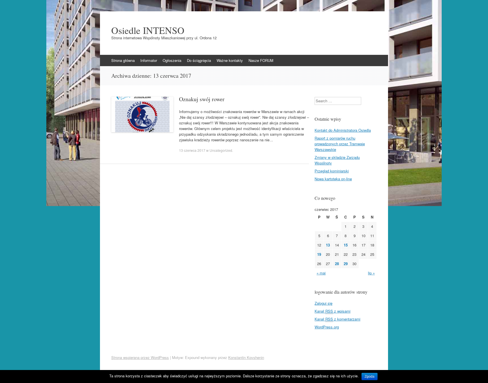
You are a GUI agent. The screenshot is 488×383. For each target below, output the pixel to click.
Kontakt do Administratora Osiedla (343, 130)
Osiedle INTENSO (147, 30)
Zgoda (369, 376)
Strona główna (123, 60)
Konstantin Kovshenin (246, 357)
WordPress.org (327, 327)
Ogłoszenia (172, 60)
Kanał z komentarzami (337, 319)
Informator (148, 60)
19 (319, 254)
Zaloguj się (323, 303)
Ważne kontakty (230, 60)
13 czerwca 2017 (192, 150)
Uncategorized (221, 150)
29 (346, 263)
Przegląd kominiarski (332, 171)
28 (337, 263)
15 (346, 245)
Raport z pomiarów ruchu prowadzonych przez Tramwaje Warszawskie (340, 143)
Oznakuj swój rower (202, 99)
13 (328, 245)
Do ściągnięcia (199, 60)
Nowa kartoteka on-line (333, 178)
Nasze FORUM (261, 60)
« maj (321, 273)
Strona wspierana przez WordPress (140, 357)
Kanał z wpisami (332, 311)
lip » (371, 273)
